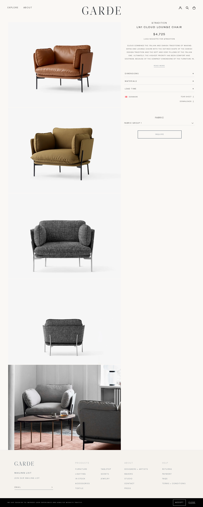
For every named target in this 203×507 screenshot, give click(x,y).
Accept (179, 502)
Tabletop (106, 469)
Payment (167, 474)
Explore (13, 8)
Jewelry (105, 479)
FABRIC (159, 118)
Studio (128, 479)
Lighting (80, 474)
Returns (167, 469)
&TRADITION (159, 23)
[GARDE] (101, 10)
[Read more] (159, 66)
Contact (129, 483)
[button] (194, 8)
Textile (79, 488)
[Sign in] (180, 8)
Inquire (159, 134)
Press (127, 488)
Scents (105, 474)
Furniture (81, 469)
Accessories (82, 483)
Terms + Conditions (174, 483)
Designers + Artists (136, 469)
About (27, 8)
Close (191, 502)
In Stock (80, 479)
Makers (128, 474)
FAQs (165, 479)
